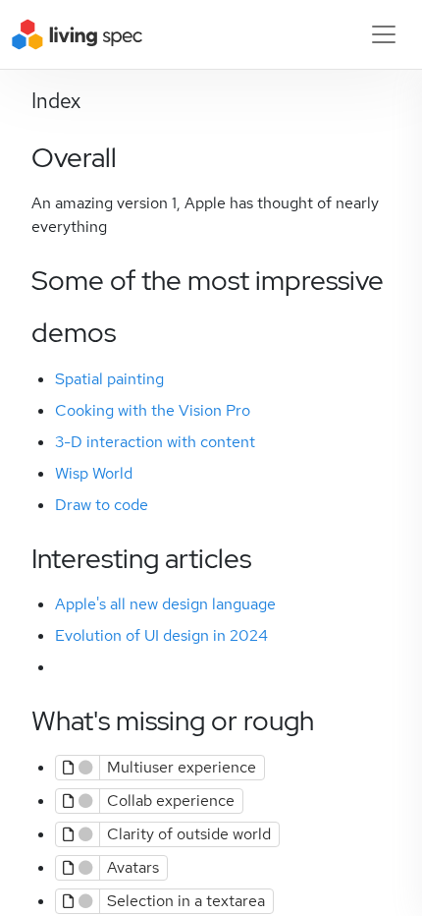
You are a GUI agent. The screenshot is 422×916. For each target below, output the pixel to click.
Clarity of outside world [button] (189, 834)
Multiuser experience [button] (181, 767)
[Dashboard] (77, 34)
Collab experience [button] (171, 800)
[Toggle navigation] (383, 34)
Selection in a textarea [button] (186, 900)
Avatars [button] (133, 867)
